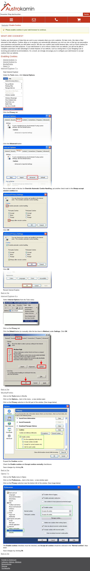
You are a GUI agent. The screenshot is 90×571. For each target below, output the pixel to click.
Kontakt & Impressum (9, 560)
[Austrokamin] (17, 6)
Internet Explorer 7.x (10, 60)
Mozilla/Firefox (8, 64)
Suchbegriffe (6, 568)
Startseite (5, 25)
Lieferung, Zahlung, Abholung (11, 562)
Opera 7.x (6, 66)
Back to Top (5, 293)
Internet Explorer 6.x (10, 62)
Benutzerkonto (6, 564)
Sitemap (4, 566)
